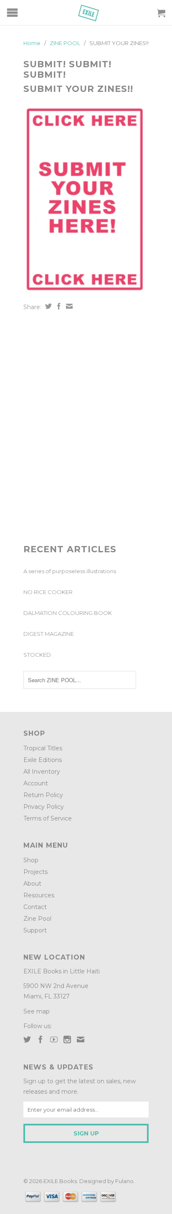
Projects (35, 872)
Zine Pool (37, 918)
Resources (38, 895)
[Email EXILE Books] (80, 1039)
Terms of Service (47, 818)
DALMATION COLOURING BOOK (67, 613)
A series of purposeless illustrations (69, 571)
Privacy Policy (43, 806)
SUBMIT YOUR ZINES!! (78, 89)
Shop (30, 860)
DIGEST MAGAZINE (48, 633)
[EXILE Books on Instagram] (67, 1039)
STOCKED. (37, 654)
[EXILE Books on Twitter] (27, 1039)
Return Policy (43, 795)
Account (35, 783)
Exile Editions (42, 760)
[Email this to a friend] (68, 306)
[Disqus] (86, 427)
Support (35, 930)
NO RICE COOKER (48, 592)
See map (36, 1011)
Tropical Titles (42, 748)
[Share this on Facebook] (57, 306)
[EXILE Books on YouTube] (54, 1039)
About (32, 883)
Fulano (124, 1181)
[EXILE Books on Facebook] (40, 1039)
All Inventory (41, 771)
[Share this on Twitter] (47, 306)
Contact (35, 907)
